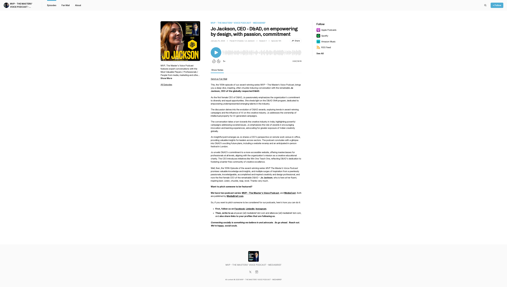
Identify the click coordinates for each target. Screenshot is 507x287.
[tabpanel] (256, 153)
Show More (166, 78)
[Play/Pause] (216, 52)
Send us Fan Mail (219, 79)
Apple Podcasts (328, 30)
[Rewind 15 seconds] (214, 61)
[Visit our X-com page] (250, 272)
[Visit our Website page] (256, 272)
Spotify (324, 35)
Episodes (51, 5)
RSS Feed (326, 47)
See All (320, 53)
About (78, 5)
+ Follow (497, 5)
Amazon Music (328, 41)
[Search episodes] (485, 5)
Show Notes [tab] (217, 70)
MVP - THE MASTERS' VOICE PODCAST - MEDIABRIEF (21, 5)
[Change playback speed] (224, 61)
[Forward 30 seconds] (218, 61)
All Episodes (166, 84)
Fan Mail (66, 5)
